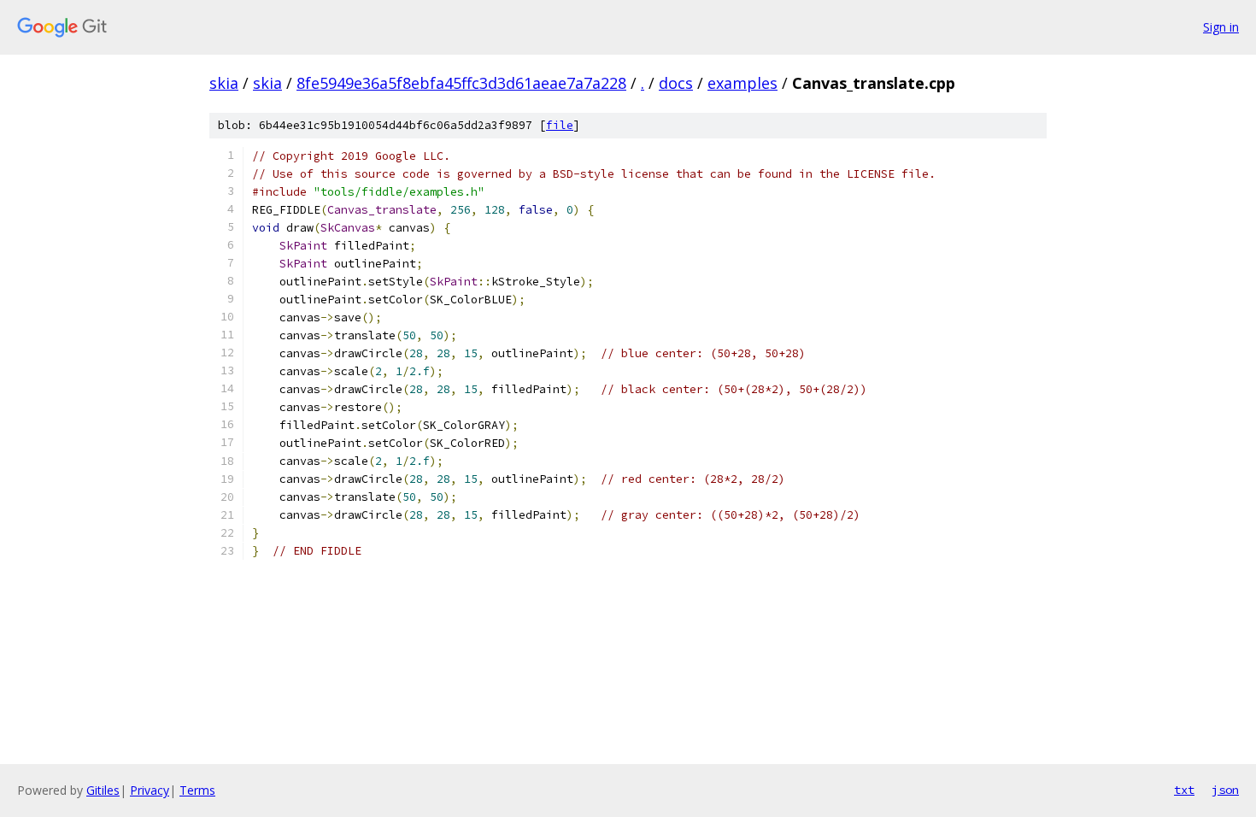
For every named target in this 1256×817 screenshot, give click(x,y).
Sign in (1221, 27)
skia (223, 83)
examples (742, 83)
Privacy (149, 790)
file (559, 125)
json (1225, 789)
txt (1184, 789)
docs (676, 83)
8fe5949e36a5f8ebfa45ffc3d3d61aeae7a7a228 (461, 83)
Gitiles (103, 790)
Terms (197, 790)
